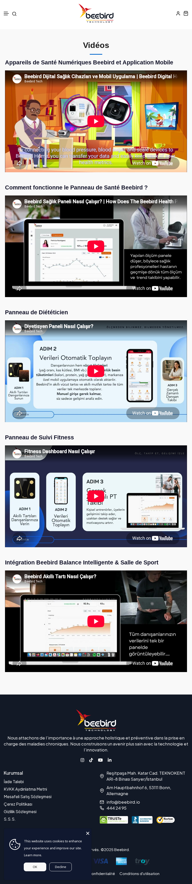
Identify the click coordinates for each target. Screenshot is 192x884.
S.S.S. (10, 819)
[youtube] (100, 759)
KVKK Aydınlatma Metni (25, 789)
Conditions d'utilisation (140, 873)
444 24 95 (116, 808)
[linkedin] (110, 759)
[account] (178, 13)
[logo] (96, 13)
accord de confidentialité (92, 873)
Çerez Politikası (18, 804)
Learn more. (33, 855)
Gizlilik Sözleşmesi (20, 811)
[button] (6, 13)
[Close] (87, 832)
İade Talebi (14, 781)
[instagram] (82, 759)
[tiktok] (91, 759)
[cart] (185, 13)
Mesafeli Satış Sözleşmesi (28, 796)
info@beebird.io (123, 802)
